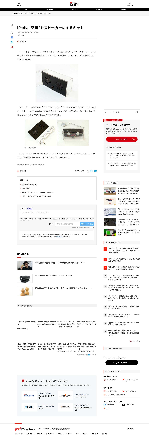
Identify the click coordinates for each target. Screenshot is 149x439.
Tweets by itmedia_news (114, 357)
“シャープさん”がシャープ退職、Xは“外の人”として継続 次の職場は (66, 324)
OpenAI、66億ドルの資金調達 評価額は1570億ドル (46, 324)
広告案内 (39, 434)
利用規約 (130, 428)
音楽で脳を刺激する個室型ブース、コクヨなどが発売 (86, 324)
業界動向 (50, 9)
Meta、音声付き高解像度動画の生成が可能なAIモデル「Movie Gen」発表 (26, 346)
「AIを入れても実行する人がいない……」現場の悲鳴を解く (66, 346)
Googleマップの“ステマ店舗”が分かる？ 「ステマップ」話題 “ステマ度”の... (46, 346)
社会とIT (75, 9)
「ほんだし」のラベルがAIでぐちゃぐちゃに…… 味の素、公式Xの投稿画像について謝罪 (123, 155)
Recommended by (82, 354)
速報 (25, 9)
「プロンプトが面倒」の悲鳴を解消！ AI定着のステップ (86, 346)
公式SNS (29, 434)
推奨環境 (104, 434)
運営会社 (85, 434)
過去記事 (124, 9)
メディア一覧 (18, 434)
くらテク (99, 9)
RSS (77, 434)
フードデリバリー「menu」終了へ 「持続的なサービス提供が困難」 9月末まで (123, 165)
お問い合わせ (50, 434)
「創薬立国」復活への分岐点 (26, 322)
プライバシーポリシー (64, 434)
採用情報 (95, 434)
